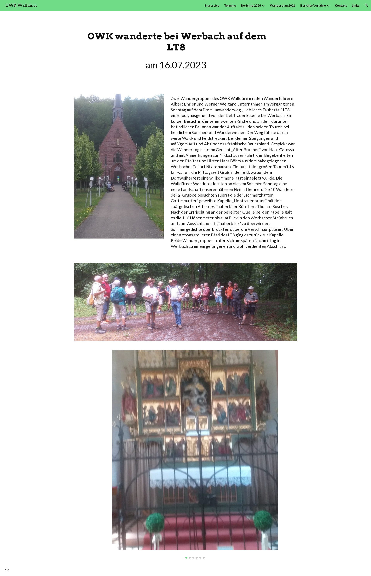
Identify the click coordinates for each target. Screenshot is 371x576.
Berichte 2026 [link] (251, 5)
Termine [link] (230, 5)
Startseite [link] (211, 5)
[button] (366, 5)
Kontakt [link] (341, 5)
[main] (176, 50)
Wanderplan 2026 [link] (282, 5)
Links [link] (355, 5)
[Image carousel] (195, 454)
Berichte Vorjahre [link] (313, 5)
